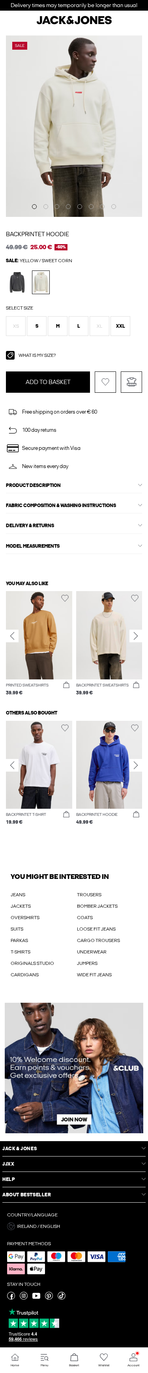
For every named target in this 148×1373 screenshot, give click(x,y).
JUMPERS (87, 963)
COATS (85, 917)
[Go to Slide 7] (102, 206)
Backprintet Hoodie (37, 234)
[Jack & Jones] (74, 23)
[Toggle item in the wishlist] (105, 382)
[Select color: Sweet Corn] (41, 282)
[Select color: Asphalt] (17, 282)
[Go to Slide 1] (34, 206)
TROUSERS (89, 894)
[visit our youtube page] (36, 1298)
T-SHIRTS (20, 952)
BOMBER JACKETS (97, 906)
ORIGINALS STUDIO (32, 963)
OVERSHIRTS (25, 917)
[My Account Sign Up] (74, 1068)
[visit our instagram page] (24, 1298)
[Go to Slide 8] (113, 206)
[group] (39, 643)
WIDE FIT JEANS (94, 975)
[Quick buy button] (66, 685)
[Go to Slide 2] (45, 206)
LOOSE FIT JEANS (96, 929)
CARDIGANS (25, 975)
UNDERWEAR (92, 952)
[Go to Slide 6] (91, 206)
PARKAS (19, 940)
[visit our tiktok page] (62, 1298)
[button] (16, 326)
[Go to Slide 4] (68, 206)
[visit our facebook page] (11, 1298)
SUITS (17, 929)
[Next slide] (135, 636)
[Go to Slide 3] (56, 206)
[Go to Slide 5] (79, 206)
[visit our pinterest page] (49, 1298)
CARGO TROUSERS (98, 940)
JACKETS (21, 906)
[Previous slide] (12, 636)
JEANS (18, 894)
